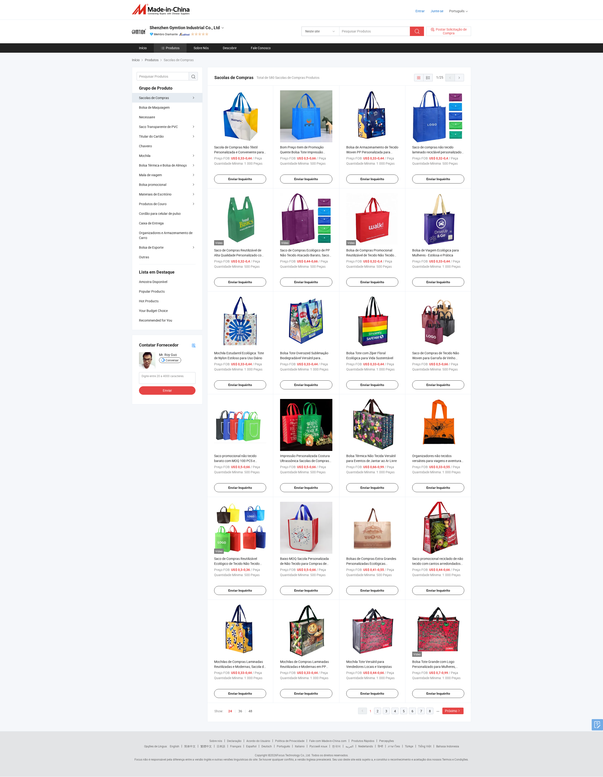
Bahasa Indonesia (447, 746)
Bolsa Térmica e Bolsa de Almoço (163, 165)
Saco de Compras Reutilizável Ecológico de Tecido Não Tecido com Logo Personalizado (237, 563)
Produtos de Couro (153, 204)
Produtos (172, 48)
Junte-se (437, 11)
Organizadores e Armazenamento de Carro (165, 235)
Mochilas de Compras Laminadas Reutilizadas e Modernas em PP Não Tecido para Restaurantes (304, 666)
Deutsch (266, 746)
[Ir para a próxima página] (459, 77)
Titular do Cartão (151, 136)
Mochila (145, 155)
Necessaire (147, 117)
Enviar (167, 390)
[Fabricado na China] (162, 9)
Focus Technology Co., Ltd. (294, 755)
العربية (349, 746)
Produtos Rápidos (362, 741)
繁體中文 (206, 746)
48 (250, 711)
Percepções (386, 741)
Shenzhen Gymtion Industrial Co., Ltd (185, 27)
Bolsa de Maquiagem (154, 107)
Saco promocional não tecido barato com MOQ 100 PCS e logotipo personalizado (235, 461)
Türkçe (409, 746)
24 (230, 711)
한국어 (336, 746)
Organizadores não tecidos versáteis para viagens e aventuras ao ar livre (437, 461)
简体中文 (190, 746)
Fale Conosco (261, 48)
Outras (144, 257)
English (174, 746)
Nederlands (365, 746)
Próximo (451, 711)
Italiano (300, 746)
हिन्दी (380, 746)
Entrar (420, 11)
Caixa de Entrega (151, 223)
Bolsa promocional (152, 184)
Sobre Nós (201, 48)
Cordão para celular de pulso (160, 213)
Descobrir (230, 48)
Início (143, 48)
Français (235, 746)
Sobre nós (215, 741)
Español (251, 746)
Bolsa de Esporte (151, 247)
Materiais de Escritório (155, 194)
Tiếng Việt (424, 746)
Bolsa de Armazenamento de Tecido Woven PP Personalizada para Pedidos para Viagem (372, 152)
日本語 (221, 746)
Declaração (234, 741)
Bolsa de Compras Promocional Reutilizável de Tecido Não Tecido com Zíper (370, 255)
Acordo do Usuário (258, 741)
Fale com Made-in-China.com (327, 741)
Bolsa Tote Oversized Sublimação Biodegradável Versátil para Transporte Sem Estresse (304, 358)
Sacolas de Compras (154, 98)
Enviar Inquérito (240, 179)
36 (240, 711)
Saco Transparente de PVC (158, 126)
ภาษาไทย (394, 746)
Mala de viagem (150, 175)
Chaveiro (145, 146)
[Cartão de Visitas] (194, 345)
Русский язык (318, 746)
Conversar (172, 360)
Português (283, 746)
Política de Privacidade (289, 741)
